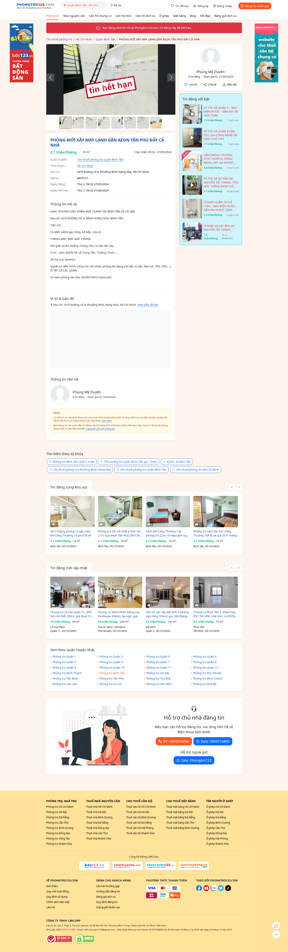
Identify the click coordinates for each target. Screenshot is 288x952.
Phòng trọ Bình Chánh (207, 678)
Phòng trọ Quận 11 (158, 667)
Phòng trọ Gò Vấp (157, 673)
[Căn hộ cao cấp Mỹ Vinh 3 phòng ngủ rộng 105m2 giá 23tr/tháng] (168, 592)
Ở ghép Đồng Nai (216, 833)
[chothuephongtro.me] (193, 866)
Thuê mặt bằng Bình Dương (182, 828)
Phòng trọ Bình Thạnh (67, 673)
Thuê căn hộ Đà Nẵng (139, 822)
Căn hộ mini (123, 16)
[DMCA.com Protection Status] (84, 939)
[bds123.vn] (94, 866)
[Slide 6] (130, 122)
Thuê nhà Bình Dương (99, 817)
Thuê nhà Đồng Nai (97, 828)
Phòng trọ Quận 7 (158, 662)
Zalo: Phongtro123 (196, 760)
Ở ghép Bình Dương (218, 822)
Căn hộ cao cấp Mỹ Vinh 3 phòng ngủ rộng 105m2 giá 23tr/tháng (167, 614)
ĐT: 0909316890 (176, 741)
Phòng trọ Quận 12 (205, 667)
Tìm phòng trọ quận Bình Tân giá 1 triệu (130, 462)
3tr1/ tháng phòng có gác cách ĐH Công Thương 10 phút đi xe (70, 533)
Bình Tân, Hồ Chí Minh (63, 546)
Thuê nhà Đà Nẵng (97, 822)
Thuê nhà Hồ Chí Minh (99, 807)
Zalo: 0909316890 (215, 741)
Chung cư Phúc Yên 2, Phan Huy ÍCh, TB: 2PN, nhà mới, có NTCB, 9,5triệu (214, 614)
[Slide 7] (143, 122)
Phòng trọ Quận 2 (111, 656)
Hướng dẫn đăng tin (108, 891)
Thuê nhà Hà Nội (96, 812)
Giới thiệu (52, 886)
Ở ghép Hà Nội (215, 812)
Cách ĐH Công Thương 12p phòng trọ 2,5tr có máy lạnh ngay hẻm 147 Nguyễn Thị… (168, 533)
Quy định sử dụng (56, 896)
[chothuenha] (127, 866)
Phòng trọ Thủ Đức (158, 678)
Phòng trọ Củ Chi (111, 684)
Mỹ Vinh (150, 627)
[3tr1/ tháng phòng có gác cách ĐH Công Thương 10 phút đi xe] (72, 511)
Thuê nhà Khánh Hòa (98, 838)
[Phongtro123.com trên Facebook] (199, 890)
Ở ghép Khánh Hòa (217, 844)
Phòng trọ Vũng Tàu (58, 838)
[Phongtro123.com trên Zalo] (213, 890)
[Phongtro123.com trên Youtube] (206, 890)
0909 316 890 (68, 929)
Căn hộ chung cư (100, 16)
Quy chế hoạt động (57, 891)
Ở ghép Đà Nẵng (216, 817)
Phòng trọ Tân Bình (65, 678)
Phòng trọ (52, 16)
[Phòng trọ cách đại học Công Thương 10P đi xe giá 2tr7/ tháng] (215, 511)
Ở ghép (164, 16)
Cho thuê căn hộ (139, 801)
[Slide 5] (117, 122)
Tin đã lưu (182, 6)
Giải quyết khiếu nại (108, 907)
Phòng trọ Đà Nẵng (57, 817)
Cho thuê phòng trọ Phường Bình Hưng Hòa (82, 469)
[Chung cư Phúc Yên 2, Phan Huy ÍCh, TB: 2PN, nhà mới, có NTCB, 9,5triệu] (215, 592)
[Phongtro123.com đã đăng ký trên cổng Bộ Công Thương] (59, 939)
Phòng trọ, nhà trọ (61, 801)
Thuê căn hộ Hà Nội (137, 812)
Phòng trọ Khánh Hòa (59, 844)
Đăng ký (203, 6)
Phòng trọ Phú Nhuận (207, 673)
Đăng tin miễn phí (257, 6)
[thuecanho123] (160, 866)
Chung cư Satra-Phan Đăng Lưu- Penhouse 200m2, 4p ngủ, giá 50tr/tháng (119, 614)
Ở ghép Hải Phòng (217, 838)
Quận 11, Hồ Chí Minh (63, 631)
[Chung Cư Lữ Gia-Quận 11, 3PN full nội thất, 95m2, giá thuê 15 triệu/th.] (72, 592)
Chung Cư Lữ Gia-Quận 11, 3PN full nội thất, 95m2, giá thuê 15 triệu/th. (70, 614)
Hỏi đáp (205, 16)
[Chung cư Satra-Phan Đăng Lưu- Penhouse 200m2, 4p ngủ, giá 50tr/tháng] (120, 592)
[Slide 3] (91, 122)
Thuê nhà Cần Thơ (97, 833)
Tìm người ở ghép (219, 801)
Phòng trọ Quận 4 (204, 656)
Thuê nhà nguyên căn (103, 801)
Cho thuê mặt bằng (181, 801)
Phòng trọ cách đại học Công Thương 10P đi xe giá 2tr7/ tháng (215, 533)
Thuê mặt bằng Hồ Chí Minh (182, 807)
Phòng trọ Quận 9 (64, 667)
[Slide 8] (156, 122)
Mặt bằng (179, 16)
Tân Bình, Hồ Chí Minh (206, 631)
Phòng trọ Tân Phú (112, 678)
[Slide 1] (65, 122)
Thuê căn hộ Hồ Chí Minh (141, 807)
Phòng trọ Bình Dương (59, 828)
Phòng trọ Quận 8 (204, 662)
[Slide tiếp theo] (169, 77)
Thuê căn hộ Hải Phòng (140, 828)
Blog (193, 16)
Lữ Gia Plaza (57, 627)
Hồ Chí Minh (85, 166)
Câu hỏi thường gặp (108, 886)
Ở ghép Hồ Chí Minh (218, 807)
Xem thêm (107, 420)
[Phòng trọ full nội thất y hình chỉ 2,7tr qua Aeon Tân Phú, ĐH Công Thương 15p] (120, 511)
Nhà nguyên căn (74, 16)
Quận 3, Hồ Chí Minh (158, 631)
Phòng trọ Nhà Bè (204, 684)
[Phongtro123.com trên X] (221, 890)
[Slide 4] (104, 122)
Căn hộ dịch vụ (145, 16)
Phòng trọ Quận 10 (112, 667)
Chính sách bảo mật (57, 902)
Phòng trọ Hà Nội (56, 812)
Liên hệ (50, 907)
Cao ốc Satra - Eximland (111, 627)
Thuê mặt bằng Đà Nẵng (180, 817)
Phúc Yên (198, 627)
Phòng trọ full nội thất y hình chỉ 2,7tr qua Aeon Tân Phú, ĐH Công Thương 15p (120, 533)
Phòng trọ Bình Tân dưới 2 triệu (73, 462)
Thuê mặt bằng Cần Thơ (180, 822)
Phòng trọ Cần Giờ (65, 684)
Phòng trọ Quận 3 (158, 656)
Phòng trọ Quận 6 (111, 662)
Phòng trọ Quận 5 (64, 662)
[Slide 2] (78, 122)
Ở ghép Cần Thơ (215, 828)
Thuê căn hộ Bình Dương (141, 817)
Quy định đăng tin (106, 902)
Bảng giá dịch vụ (225, 16)
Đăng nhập (224, 6)
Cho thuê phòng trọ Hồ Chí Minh (197, 469)
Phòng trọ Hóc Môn (159, 684)
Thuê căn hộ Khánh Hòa (140, 833)
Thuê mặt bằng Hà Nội (179, 812)
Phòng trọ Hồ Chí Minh (59, 807)
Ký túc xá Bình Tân (179, 462)
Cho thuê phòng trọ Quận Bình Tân (100, 159)
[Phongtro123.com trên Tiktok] (228, 890)
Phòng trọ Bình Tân (112, 673)
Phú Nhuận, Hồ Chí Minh (112, 631)
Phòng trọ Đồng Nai (58, 833)
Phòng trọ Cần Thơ (57, 822)
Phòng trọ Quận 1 (64, 656)
